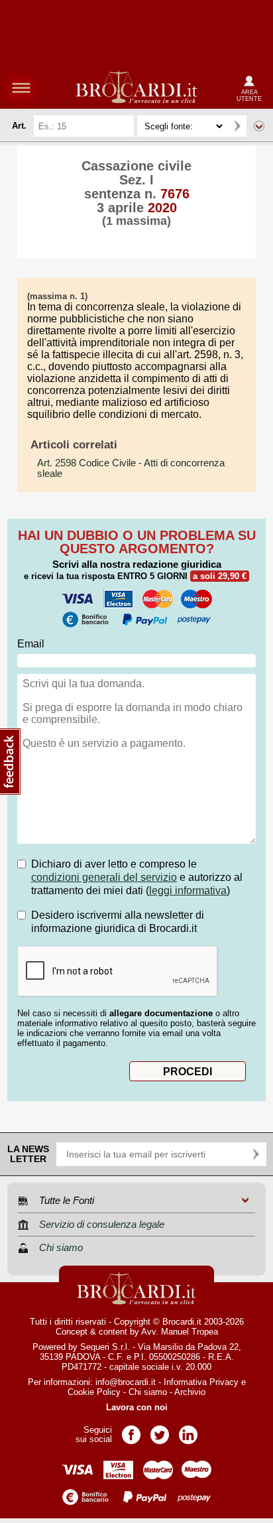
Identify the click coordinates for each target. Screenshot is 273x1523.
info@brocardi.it (125, 1382)
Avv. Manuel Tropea (179, 1332)
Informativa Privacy (201, 1382)
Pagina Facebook (131, 1430)
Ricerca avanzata (259, 126)
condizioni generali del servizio (104, 877)
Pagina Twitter (159, 1430)
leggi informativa (188, 890)
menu (21, 87)
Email (30, 643)
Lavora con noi (137, 1407)
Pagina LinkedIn (188, 1430)
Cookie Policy (94, 1392)
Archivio (189, 1392)
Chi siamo (148, 1392)
